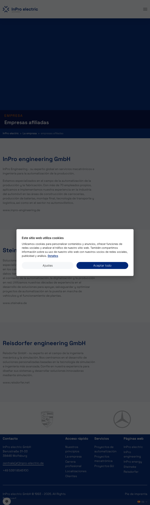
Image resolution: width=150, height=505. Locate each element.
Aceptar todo (102, 265)
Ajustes (48, 265)
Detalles (53, 255)
